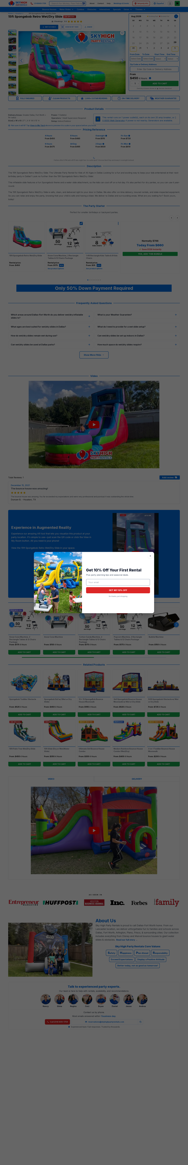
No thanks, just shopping (118, 596)
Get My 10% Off (118, 590)
